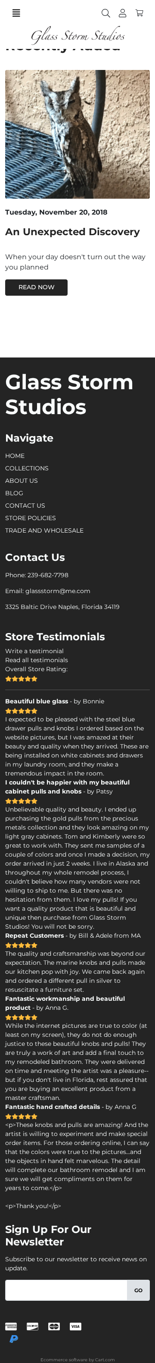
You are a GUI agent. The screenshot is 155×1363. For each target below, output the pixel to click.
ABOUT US (21, 481)
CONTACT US (25, 505)
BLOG (14, 493)
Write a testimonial (34, 651)
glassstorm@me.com (57, 591)
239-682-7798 (48, 575)
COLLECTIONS (27, 468)
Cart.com (105, 1360)
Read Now (37, 287)
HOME (15, 456)
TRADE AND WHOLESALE (44, 530)
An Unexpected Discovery (72, 232)
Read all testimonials (36, 660)
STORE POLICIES (30, 518)
